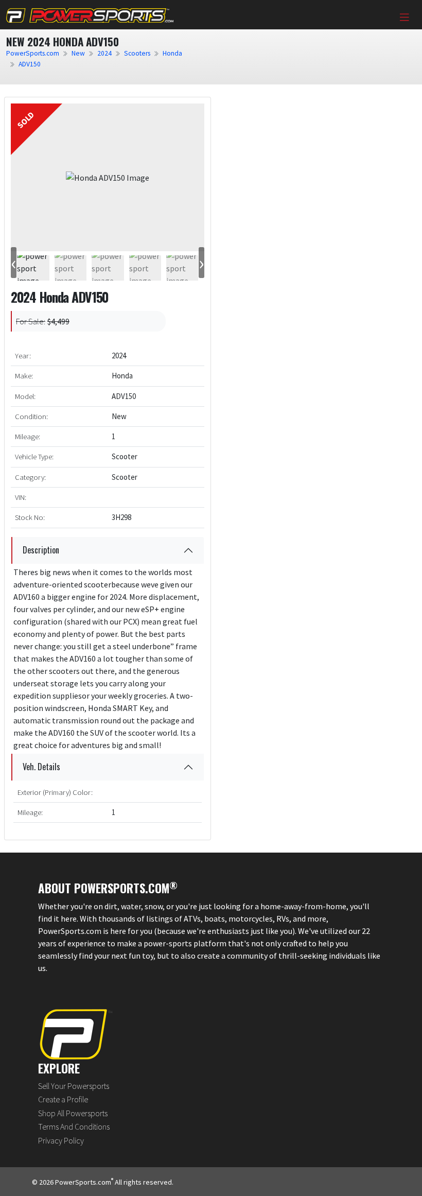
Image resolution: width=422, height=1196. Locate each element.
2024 (104, 53)
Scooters (137, 53)
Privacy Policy (61, 1140)
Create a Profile (63, 1099)
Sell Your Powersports (73, 1086)
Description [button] (41, 550)
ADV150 (30, 64)
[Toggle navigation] (404, 17)
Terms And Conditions (74, 1126)
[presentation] (13, 262)
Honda (172, 53)
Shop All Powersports (73, 1113)
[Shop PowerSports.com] (89, 14)
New (78, 53)
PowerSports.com (32, 53)
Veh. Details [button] (41, 766)
